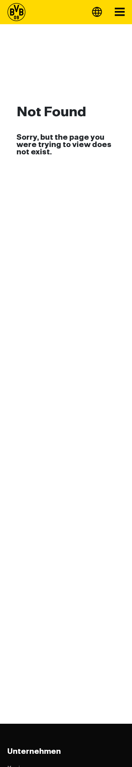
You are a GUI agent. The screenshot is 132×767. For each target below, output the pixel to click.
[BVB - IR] (18, 12)
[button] (97, 12)
